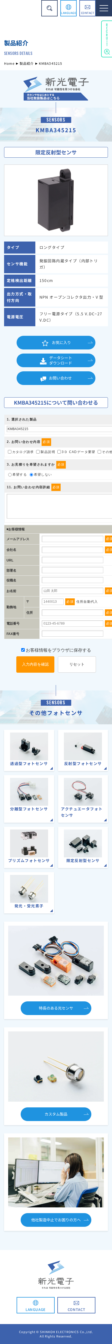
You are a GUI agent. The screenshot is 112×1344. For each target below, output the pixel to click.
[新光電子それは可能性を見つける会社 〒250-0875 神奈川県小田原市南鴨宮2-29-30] (56, 96)
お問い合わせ (60, 378)
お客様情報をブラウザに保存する (58, 650)
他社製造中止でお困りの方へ (56, 1219)
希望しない (43, 475)
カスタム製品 (56, 1114)
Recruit (107, 34)
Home (9, 63)
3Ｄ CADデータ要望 (78, 452)
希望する (20, 475)
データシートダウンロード (60, 360)
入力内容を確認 (35, 664)
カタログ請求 (23, 452)
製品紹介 (27, 63)
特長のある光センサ (56, 1008)
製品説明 (48, 452)
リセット (77, 664)
